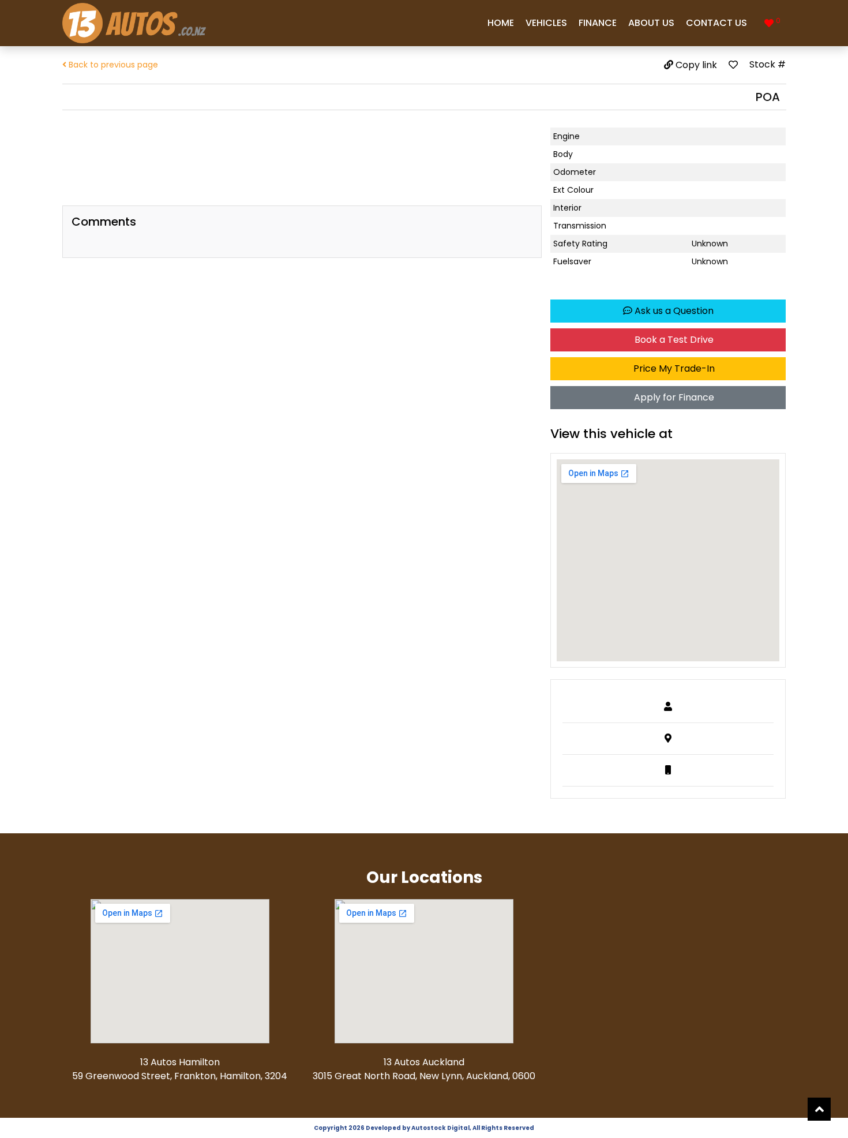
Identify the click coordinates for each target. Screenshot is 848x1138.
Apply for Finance (673, 397)
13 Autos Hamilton (180, 1062)
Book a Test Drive (673, 339)
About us (651, 22)
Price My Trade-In (673, 368)
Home (500, 22)
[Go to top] (819, 1109)
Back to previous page (112, 64)
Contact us (716, 22)
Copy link (695, 65)
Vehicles (546, 22)
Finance (598, 22)
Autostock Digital (440, 1128)
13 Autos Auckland (424, 1062)
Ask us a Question (673, 310)
